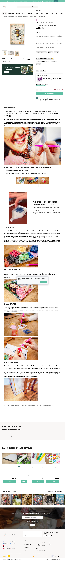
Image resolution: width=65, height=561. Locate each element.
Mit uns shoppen (45, 3)
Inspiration (25, 545)
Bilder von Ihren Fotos (27, 544)
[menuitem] (4, 13)
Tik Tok (51, 492)
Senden (32, 525)
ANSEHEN (55, 1)
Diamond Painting (56, 35)
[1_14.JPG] (21, 183)
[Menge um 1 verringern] (37, 90)
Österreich (14, 548)
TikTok (34, 213)
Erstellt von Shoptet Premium (50, 559)
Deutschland (6, 546)
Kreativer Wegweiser (53, 542)
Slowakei (6, 543)
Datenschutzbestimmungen (32, 521)
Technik (25, 542)
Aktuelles (25, 549)
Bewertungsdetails (52, 25)
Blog (50, 544)
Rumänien (14, 543)
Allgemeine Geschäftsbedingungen (42, 542)
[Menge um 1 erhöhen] (41, 90)
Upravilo (58, 559)
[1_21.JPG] (32, 183)
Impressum (38, 548)
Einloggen (38, 10)
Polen (5, 545)
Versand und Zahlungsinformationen (40, 545)
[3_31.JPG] (43, 183)
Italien (13, 545)
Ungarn (13, 541)
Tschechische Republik (7, 541)
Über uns (51, 3)
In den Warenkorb (50, 93)
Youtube (59, 492)
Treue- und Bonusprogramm (41, 550)
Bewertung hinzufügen (8, 436)
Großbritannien (7, 548)
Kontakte (56, 3)
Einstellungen (22, 282)
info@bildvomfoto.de (30, 535)
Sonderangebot (26, 547)
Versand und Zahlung (41, 85)
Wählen (10, 481)
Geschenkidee (26, 550)
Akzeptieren (43, 282)
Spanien (13, 546)
